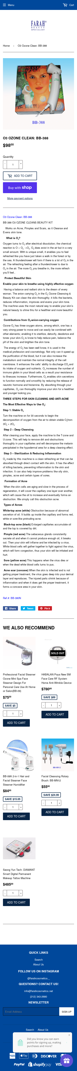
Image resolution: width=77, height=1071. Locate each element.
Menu (11, 5)
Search (39, 959)
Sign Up (66, 1011)
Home (6, 45)
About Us (38, 964)
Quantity (8, 157)
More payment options (20, 198)
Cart (71, 5)
